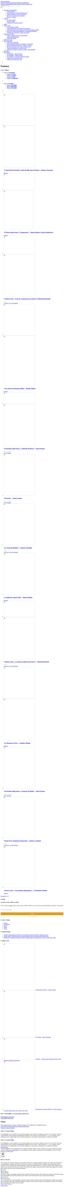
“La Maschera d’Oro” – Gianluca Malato (17, 743)
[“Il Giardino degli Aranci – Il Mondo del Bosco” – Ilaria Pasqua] (33, 419)
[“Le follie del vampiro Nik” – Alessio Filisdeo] (33, 574)
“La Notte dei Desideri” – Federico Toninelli (18, 548)
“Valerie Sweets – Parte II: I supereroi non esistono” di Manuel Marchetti (27, 299)
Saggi (5, 926)
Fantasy (2, 70)
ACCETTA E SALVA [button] (6, 1184)
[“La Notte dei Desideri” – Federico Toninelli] (33, 524)
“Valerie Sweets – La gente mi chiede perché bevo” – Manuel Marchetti (26, 662)
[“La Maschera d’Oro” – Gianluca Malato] (33, 704)
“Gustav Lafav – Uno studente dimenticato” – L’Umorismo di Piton (25, 890)
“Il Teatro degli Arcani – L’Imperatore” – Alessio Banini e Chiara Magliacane (28, 232)
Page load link (4, 1147)
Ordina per (11, 74)
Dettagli (6, 173)
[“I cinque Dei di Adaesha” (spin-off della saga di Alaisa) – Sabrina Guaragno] (33, 131)
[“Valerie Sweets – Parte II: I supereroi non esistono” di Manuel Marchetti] (33, 266)
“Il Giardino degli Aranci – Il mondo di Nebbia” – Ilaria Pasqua (24, 791)
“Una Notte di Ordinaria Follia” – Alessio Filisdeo (20, 388)
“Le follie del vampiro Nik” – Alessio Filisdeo (18, 597)
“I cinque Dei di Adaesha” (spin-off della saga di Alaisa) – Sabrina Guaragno (28, 170)
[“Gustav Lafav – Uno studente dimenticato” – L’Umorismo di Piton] (33, 867)
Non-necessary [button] (4, 1177)
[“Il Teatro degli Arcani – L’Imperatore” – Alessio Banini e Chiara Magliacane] (33, 202)
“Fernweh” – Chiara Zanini (13, 498)
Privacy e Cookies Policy (13, 1150)
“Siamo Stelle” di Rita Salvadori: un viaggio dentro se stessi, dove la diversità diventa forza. (26, 936)
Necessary (5, 1171)
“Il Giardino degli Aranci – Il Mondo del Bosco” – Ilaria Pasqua (24, 448)
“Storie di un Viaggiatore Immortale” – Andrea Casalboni (22, 841)
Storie (5, 927)
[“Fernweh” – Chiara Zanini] (33, 475)
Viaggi (5, 928)
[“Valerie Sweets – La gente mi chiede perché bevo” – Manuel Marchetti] (33, 630)
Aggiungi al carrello (9, 303)
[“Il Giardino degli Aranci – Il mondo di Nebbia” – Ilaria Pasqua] (33, 768)
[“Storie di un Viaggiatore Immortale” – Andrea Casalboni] (33, 817)
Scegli (5, 453)
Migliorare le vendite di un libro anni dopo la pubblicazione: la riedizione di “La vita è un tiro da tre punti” (30, 937)
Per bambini (7, 924)
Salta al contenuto (5, 1)
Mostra (12, 85)
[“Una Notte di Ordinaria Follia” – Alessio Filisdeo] (33, 345)
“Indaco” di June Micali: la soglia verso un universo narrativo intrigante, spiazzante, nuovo (26, 934)
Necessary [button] (3, 1169)
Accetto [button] (59, 1150)
